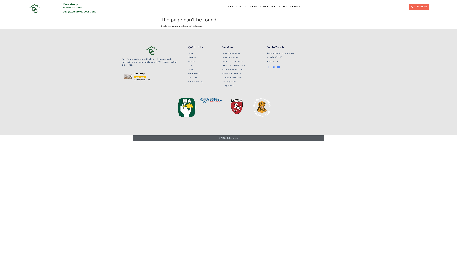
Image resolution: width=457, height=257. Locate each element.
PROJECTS (264, 7)
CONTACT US (295, 7)
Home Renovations (231, 53)
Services (192, 57)
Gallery (191, 69)
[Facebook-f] (268, 67)
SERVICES (240, 7)
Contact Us (193, 77)
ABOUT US (253, 7)
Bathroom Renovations (232, 69)
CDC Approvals (229, 81)
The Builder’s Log (195, 81)
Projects (191, 65)
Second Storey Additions (233, 65)
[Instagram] (273, 67)
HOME (230, 7)
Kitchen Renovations (231, 73)
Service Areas (194, 73)
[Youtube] (278, 67)
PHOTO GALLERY (278, 7)
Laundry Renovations (232, 77)
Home (191, 53)
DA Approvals (228, 85)
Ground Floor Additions (232, 61)
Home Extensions (230, 57)
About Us (192, 61)
